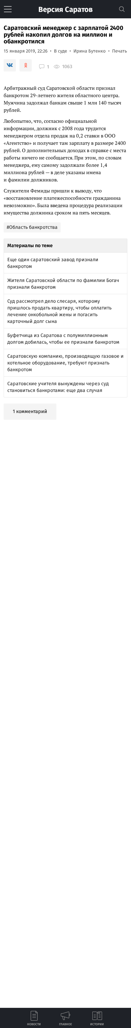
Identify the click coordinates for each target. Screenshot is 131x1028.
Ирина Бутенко (89, 51)
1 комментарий (30, 411)
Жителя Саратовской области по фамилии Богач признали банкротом (63, 283)
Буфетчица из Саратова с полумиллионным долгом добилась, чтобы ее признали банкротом (63, 338)
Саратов (65, 9)
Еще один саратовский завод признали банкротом (52, 263)
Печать (119, 51)
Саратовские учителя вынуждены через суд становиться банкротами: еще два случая (58, 387)
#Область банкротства (32, 227)
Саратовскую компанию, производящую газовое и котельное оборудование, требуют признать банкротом (65, 362)
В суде (60, 51)
